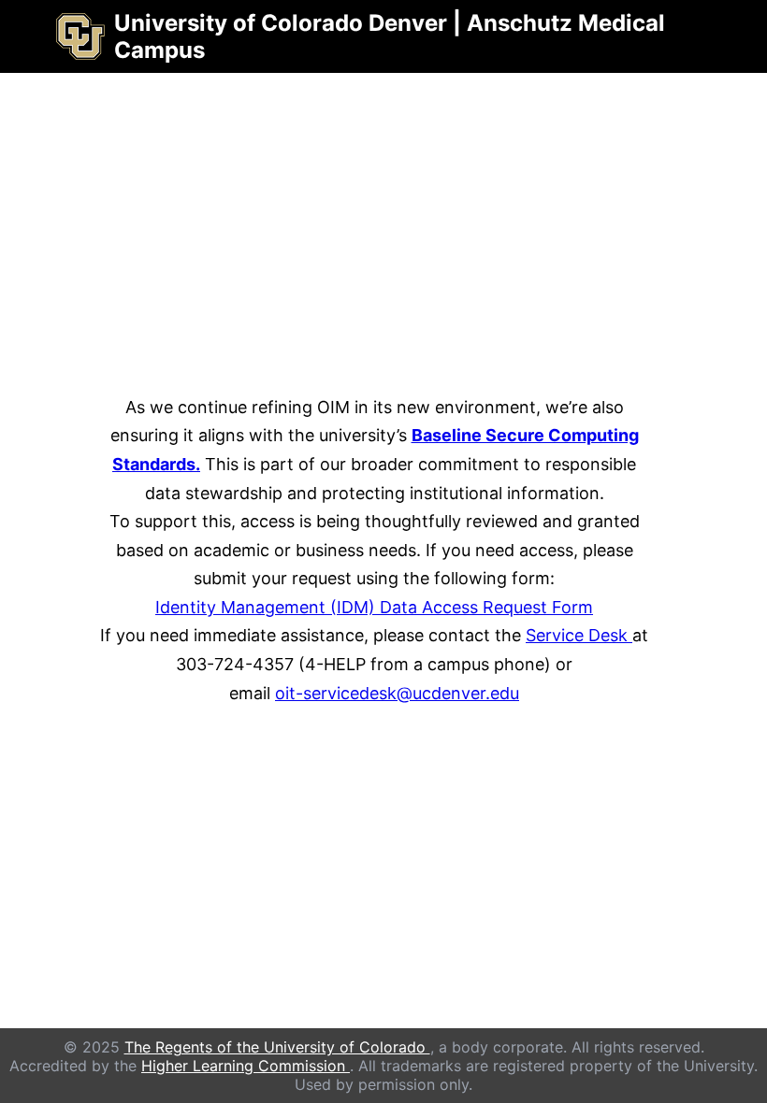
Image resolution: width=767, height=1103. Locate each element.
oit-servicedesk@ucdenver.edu (397, 693)
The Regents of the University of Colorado (277, 1047)
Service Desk (579, 635)
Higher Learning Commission (245, 1065)
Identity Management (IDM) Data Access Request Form (374, 607)
